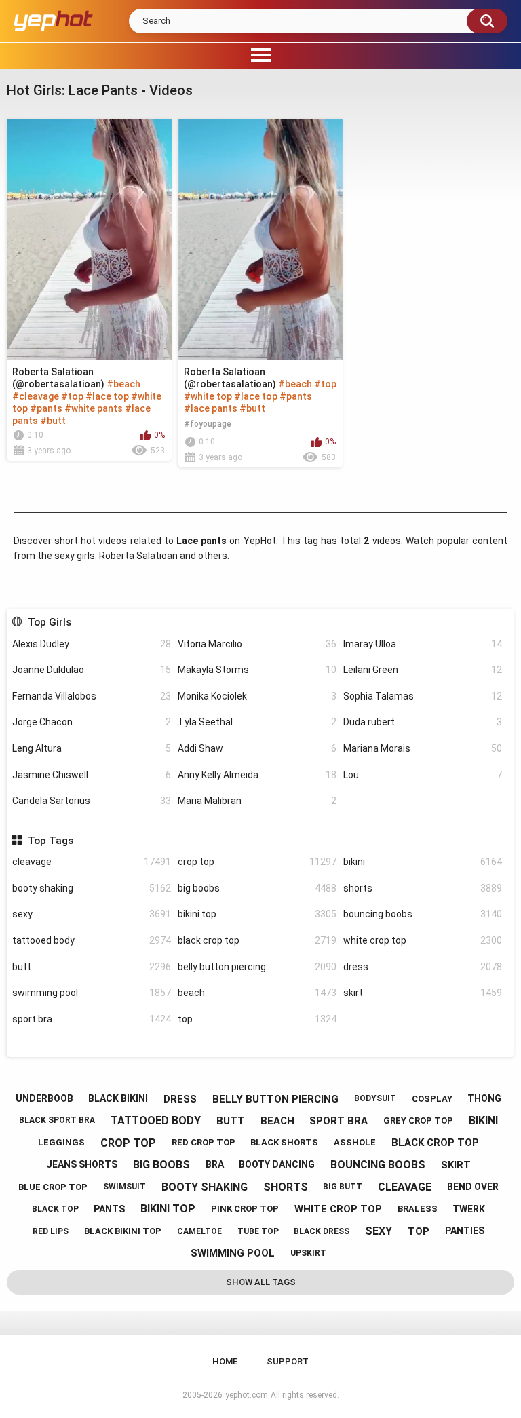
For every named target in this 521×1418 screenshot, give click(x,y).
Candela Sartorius (91, 800)
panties (464, 1230)
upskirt (308, 1253)
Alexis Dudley (91, 643)
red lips (51, 1231)
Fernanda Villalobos (91, 696)
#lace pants (210, 408)
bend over (473, 1186)
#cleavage (35, 396)
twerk (468, 1209)
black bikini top (122, 1231)
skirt (422, 992)
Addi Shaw (257, 748)
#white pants (93, 408)
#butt (53, 420)
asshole (355, 1142)
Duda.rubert (422, 721)
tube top (258, 1231)
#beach (123, 384)
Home (224, 1361)
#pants (46, 408)
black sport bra (57, 1120)
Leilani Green (422, 669)
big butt (342, 1186)
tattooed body (91, 940)
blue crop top (53, 1187)
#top (72, 396)
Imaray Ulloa (422, 643)
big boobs (257, 888)
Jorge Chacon (91, 721)
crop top (257, 861)
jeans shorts (81, 1164)
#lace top (107, 396)
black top (55, 1209)
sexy (91, 913)
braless (418, 1209)
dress (422, 966)
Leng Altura (91, 748)
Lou (422, 774)
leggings (61, 1142)
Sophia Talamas (422, 696)
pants (109, 1209)
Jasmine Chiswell (91, 774)
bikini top (257, 913)
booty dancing (277, 1164)
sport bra (91, 1019)
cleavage (91, 861)
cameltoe (199, 1231)
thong (484, 1098)
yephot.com (246, 1395)
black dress (321, 1231)
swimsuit (124, 1186)
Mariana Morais (422, 748)
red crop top (203, 1142)
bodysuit (375, 1098)
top (257, 1019)
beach (257, 992)
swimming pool (91, 992)
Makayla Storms (257, 669)
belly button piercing (257, 966)
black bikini (118, 1098)
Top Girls (49, 622)
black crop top (257, 940)
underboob (44, 1098)
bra (215, 1164)
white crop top (422, 940)
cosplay (432, 1099)
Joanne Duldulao (91, 669)
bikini (422, 861)
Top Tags (50, 841)
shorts (422, 888)
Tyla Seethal (257, 721)
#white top (208, 396)
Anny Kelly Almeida (257, 774)
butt (91, 966)
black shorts (284, 1142)
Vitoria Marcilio (257, 643)
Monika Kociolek (257, 696)
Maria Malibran (257, 800)
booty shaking (91, 888)
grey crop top (418, 1120)
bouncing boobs (422, 913)
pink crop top (245, 1209)
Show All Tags (261, 1282)
